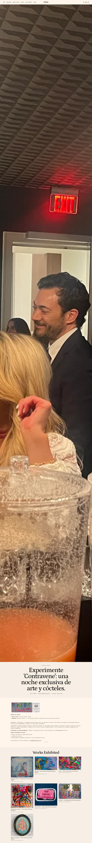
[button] (16, 2)
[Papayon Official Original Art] (46, 2)
